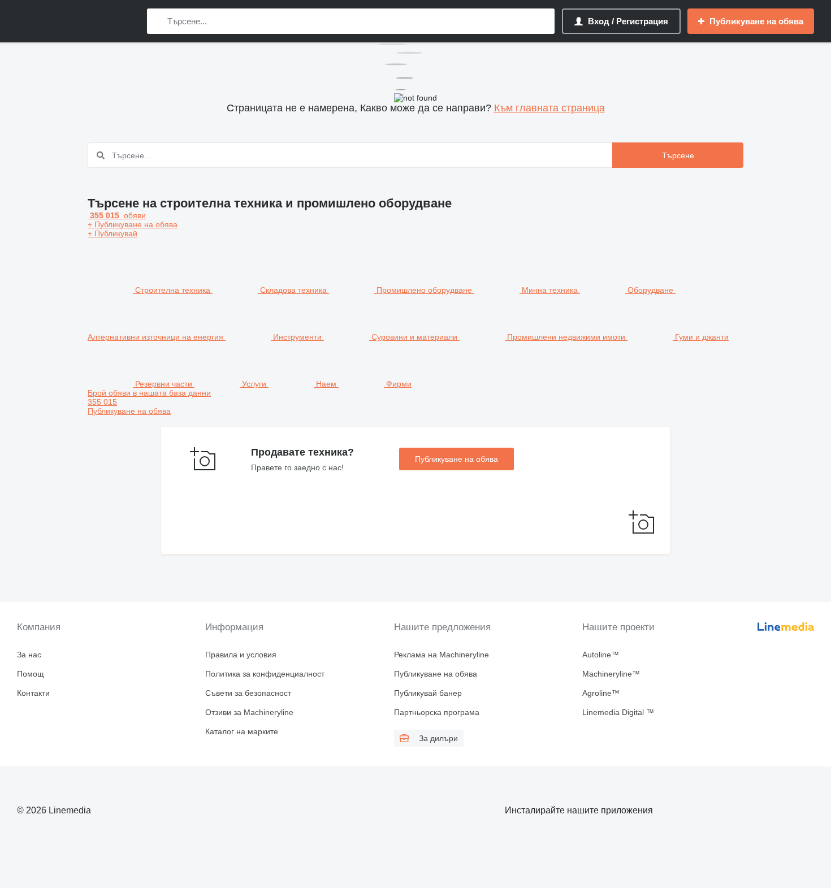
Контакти (33, 693)
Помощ (30, 673)
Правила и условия (240, 654)
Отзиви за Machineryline (249, 712)
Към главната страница (549, 108)
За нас (29, 654)
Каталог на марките (241, 731)
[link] (415, 401)
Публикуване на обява (456, 459)
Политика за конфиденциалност (264, 673)
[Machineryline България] (76, 21)
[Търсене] (158, 21)
